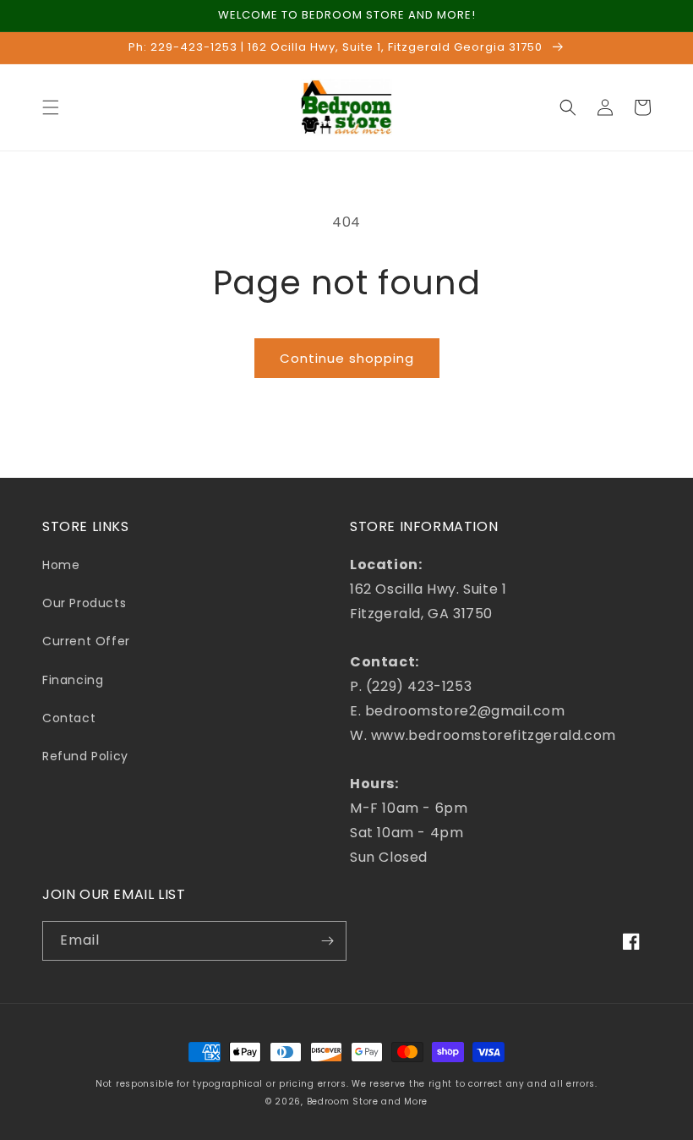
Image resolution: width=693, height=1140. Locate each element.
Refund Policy (85, 756)
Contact (68, 718)
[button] (50, 107)
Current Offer (86, 641)
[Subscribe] (327, 941)
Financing (72, 679)
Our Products (84, 603)
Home (60, 564)
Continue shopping (347, 358)
